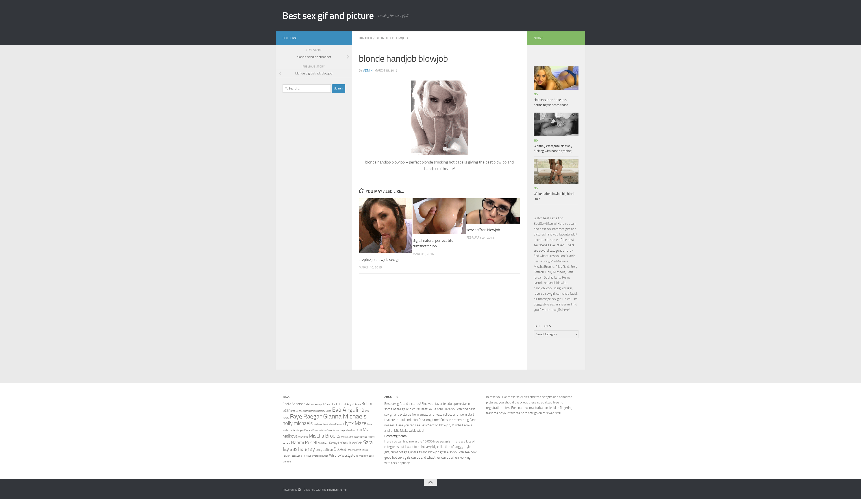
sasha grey (302, 448)
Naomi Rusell (304, 442)
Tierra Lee (307, 455)
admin (367, 70)
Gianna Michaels (345, 416)
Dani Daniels (310, 411)
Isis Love (317, 424)
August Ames (354, 404)
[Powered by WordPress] (299, 489)
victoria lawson (320, 455)
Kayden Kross (311, 430)
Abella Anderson (294, 404)
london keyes (340, 430)
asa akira (338, 403)
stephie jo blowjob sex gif (379, 259)
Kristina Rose (325, 430)
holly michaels (298, 423)
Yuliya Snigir (362, 455)
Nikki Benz (323, 443)
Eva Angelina (348, 409)
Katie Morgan (297, 430)
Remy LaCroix (338, 443)
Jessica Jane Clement (333, 424)
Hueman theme (337, 489)
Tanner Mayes (353, 450)
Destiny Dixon (324, 411)
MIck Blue (303, 436)
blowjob (400, 38)
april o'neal (324, 404)
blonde (382, 38)
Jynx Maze (355, 423)
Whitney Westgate (342, 455)
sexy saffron (324, 450)
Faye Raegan (306, 416)
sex (536, 94)
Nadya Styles (360, 436)
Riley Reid (356, 443)
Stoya (340, 449)
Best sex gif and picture (328, 15)
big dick (365, 38)
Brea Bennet (297, 411)
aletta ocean (312, 404)
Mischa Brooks (324, 436)
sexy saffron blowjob (483, 230)
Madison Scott (354, 430)
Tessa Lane (296, 455)
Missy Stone (347, 436)
